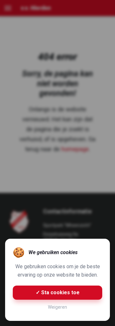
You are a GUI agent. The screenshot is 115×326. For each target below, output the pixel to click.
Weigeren (57, 307)
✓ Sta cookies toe (58, 292)
